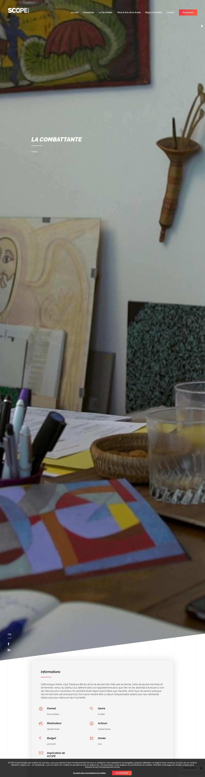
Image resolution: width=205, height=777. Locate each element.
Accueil (74, 12)
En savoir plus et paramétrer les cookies (89, 773)
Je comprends (122, 773)
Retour (34, 152)
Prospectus (188, 12)
